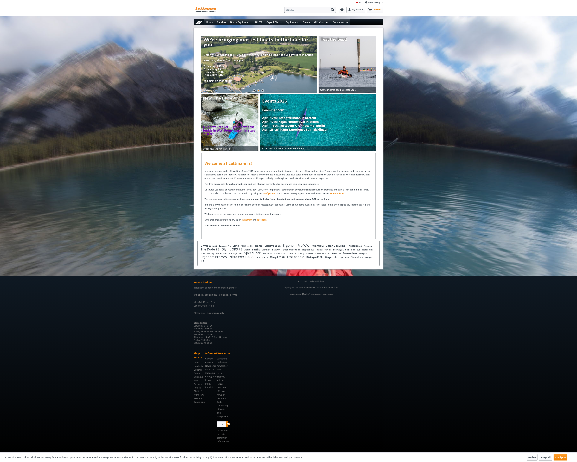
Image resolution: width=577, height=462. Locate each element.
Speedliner (252, 253)
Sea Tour (356, 249)
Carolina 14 (280, 253)
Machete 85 (247, 245)
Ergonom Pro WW (296, 245)
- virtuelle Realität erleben (321, 294)
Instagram (247, 219)
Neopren (368, 246)
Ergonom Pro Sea (292, 249)
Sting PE (363, 253)
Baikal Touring (324, 249)
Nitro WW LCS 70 (242, 257)
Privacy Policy (208, 382)
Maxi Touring (208, 253)
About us (209, 369)
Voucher (198, 369)
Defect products (198, 364)
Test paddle (296, 257)
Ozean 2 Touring (336, 245)
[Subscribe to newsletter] (227, 424)
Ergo (341, 257)
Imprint (209, 387)
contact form (337, 193)
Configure (560, 457)
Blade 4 (276, 249)
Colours (209, 362)
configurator (269, 193)
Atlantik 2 (318, 245)
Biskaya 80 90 (314, 257)
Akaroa (336, 253)
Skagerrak (331, 257)
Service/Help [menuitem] (374, 2)
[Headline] (295, 114)
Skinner (266, 249)
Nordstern (367, 249)
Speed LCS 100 (323, 253)
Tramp (259, 245)
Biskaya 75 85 (341, 249)
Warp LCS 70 (277, 257)
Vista (347, 257)
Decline (532, 457)
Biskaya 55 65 (273, 245)
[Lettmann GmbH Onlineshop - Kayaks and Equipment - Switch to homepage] (205, 10)
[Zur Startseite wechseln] (199, 22)
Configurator (210, 376)
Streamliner (350, 253)
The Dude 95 (210, 249)
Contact (197, 373)
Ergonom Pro (225, 246)
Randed (310, 253)
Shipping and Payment (198, 380)
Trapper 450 (308, 249)
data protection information (223, 438)
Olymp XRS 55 (209, 245)
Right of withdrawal (199, 393)
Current (209, 358)
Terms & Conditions (199, 400)
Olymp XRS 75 (232, 249)
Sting (236, 245)
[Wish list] (342, 10)
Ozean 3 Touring (296, 253)
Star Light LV (263, 257)
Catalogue (210, 372)
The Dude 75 (354, 245)
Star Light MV (236, 253)
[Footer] (318, 148)
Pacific (256, 249)
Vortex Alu (221, 253)
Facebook (262, 219)
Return (197, 387)
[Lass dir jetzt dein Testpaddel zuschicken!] (347, 64)
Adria (247, 249)
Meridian (268, 253)
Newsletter (210, 365)
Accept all (545, 457)
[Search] (333, 10)
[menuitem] (310, 10)
